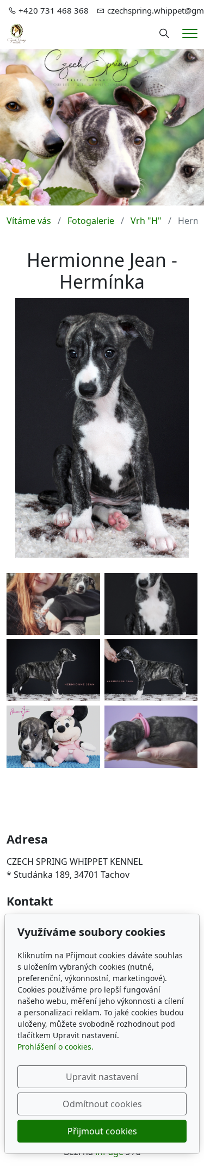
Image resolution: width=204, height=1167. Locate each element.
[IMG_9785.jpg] (151, 604)
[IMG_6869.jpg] (151, 670)
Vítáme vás (29, 221)
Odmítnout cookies (102, 1104)
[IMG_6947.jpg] (53, 670)
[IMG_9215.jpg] (151, 736)
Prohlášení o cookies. (55, 1046)
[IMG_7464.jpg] (53, 604)
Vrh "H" (146, 221)
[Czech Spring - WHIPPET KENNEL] (17, 33)
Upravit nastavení (102, 1077)
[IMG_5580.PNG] (53, 736)
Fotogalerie (90, 221)
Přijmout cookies (102, 1131)
